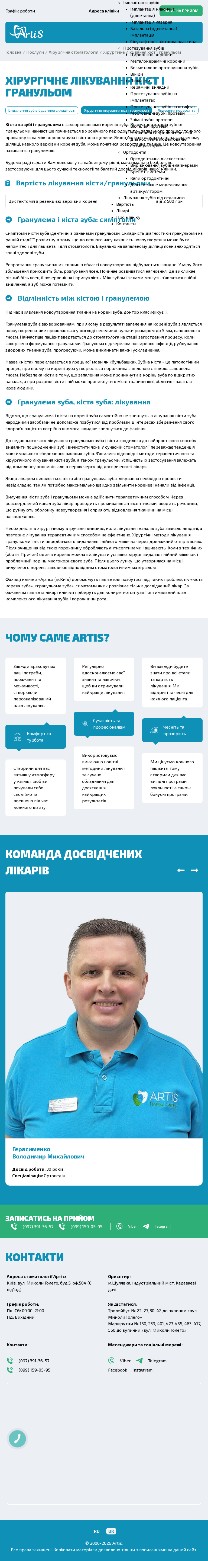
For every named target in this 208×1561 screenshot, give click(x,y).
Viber (125, 1360)
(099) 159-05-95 (86, 1226)
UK (111, 1531)
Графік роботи (20, 10)
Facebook (117, 1369)
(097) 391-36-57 (38, 1226)
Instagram (142, 1369)
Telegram (157, 1360)
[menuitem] (151, 21)
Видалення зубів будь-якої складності (41, 110)
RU (97, 1531)
